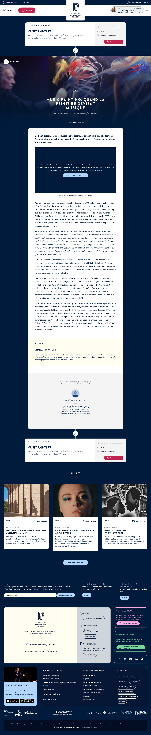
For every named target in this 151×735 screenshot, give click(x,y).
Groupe (131, 687)
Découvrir (86, 595)
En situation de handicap (127, 677)
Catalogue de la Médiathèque (92, 693)
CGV (12, 724)
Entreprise (122, 701)
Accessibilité (26, 2)
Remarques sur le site (117, 724)
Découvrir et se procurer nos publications (130, 647)
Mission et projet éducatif (51, 679)
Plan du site (103, 724)
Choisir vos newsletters (65, 595)
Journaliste (122, 687)
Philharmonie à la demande (92, 682)
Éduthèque (86, 696)
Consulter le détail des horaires (93, 618)
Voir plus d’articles (75, 562)
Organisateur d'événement (127, 696)
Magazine (86, 679)
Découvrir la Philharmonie (51, 675)
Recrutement (77, 724)
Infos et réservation (115, 42)
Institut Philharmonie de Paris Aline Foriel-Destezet (59, 682)
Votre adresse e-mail (11, 595)
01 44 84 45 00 (97, 630)
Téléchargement (90, 654)
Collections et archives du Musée (93, 689)
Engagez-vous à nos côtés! (130, 623)
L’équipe (45, 686)
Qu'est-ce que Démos (49, 699)
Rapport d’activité (48, 689)
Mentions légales (22, 724)
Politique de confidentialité (40, 724)
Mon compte (136, 2)
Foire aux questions (133, 724)
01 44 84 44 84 (94, 632)
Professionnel (123, 682)
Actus (75, 91)
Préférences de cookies (89, 727)
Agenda (29, 10)
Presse (68, 724)
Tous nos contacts (90, 636)
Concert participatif (70, 382)
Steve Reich (58, 310)
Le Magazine (15, 62)
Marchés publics (57, 724)
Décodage (85, 382)
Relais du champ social (126, 691)
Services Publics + (90, 724)
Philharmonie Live (89, 675)
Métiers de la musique (90, 686)
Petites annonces (89, 700)
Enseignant (134, 682)
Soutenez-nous (12, 2)
